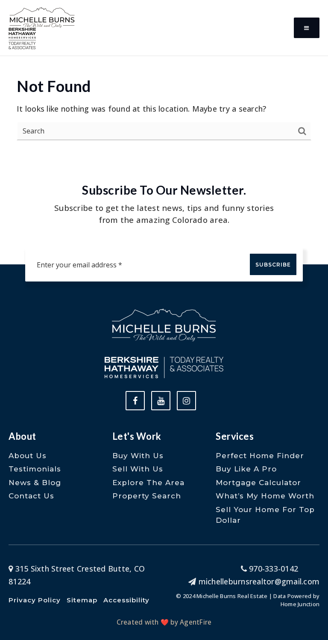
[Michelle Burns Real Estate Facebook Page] (135, 400)
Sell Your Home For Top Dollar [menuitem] (265, 515)
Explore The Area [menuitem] (148, 482)
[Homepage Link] (42, 16)
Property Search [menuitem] (146, 496)
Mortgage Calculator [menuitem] (258, 482)
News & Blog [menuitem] (35, 482)
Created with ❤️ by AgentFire (164, 622)
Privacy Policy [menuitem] (35, 600)
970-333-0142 (272, 568)
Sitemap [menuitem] (82, 600)
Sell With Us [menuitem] (137, 469)
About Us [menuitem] (28, 455)
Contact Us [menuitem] (31, 496)
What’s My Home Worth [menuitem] (265, 496)
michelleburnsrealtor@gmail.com (259, 581)
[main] (164, 80)
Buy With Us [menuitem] (138, 455)
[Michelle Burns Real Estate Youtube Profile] (160, 400)
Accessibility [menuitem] (126, 600)
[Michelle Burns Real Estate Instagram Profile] (186, 400)
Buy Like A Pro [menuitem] (246, 469)
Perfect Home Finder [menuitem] (260, 455)
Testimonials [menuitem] (35, 469)
